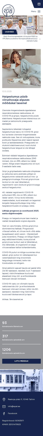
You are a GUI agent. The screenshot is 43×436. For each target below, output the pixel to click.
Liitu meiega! (21, 361)
